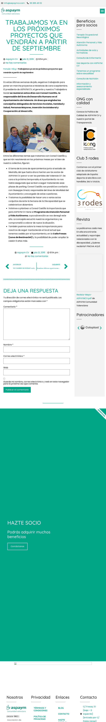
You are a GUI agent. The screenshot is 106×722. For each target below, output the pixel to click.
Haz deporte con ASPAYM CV (89, 64)
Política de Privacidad (40, 717)
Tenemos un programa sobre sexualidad (88, 72)
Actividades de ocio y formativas (87, 51)
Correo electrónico (13, 356)
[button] (102, 11)
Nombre (8, 345)
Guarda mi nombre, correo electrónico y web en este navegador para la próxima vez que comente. (36, 383)
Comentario (10, 307)
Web (5, 368)
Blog (14, 69)
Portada (6, 69)
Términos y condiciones (40, 709)
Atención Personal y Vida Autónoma (89, 44)
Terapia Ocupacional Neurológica (87, 36)
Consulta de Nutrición (87, 78)
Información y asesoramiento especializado (84, 86)
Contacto (63, 714)
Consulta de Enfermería (89, 57)
